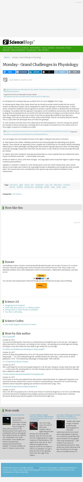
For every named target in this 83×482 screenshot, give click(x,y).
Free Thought (43, 50)
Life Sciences (8, 48)
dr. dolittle (15, 80)
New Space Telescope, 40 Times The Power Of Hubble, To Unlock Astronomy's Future (68, 416)
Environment (35, 48)
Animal (27, 185)
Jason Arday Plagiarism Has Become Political (20, 324)
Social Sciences (48, 48)
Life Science (13, 185)
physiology (39, 187)
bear (32, 185)
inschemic (66, 185)
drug (46, 185)
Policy (68, 48)
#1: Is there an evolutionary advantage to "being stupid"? (24, 349)
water (64, 187)
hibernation (58, 185)
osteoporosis (29, 187)
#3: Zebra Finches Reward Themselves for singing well (23, 374)
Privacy (36, 468)
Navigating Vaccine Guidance (15, 305)
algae (21, 185)
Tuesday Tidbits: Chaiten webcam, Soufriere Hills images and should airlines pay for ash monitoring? (41, 417)
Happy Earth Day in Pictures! (13, 415)
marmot (12, 187)
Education (60, 48)
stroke (58, 187)
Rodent (46, 187)
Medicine (6, 50)
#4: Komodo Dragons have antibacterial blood (20, 387)
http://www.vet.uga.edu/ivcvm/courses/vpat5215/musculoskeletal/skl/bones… (26, 134)
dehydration (39, 185)
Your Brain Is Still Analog (13, 312)
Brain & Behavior (18, 50)
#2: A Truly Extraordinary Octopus (15, 362)
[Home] (16, 42)
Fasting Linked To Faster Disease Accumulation (21, 310)
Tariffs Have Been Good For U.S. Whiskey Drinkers (22, 307)
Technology (31, 50)
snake (53, 187)
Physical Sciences (21, 48)
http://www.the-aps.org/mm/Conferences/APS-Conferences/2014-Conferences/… (27, 96)
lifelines (6, 57)
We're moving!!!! (9, 337)
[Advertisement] (41, 19)
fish (51, 185)
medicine (20, 187)
